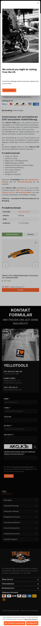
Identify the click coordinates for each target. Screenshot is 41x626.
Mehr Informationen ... (31, 619)
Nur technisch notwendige (14, 623)
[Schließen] (37, 3)
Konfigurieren (32, 623)
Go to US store (9, 90)
